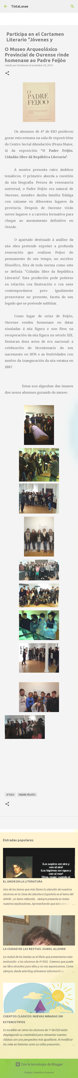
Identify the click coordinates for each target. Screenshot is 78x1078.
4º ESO (10, 794)
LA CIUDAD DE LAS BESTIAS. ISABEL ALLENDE (34, 949)
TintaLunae (19, 6)
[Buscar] (72, 6)
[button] (7, 73)
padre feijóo (27, 794)
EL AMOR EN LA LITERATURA (22, 881)
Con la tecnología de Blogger (41, 1064)
